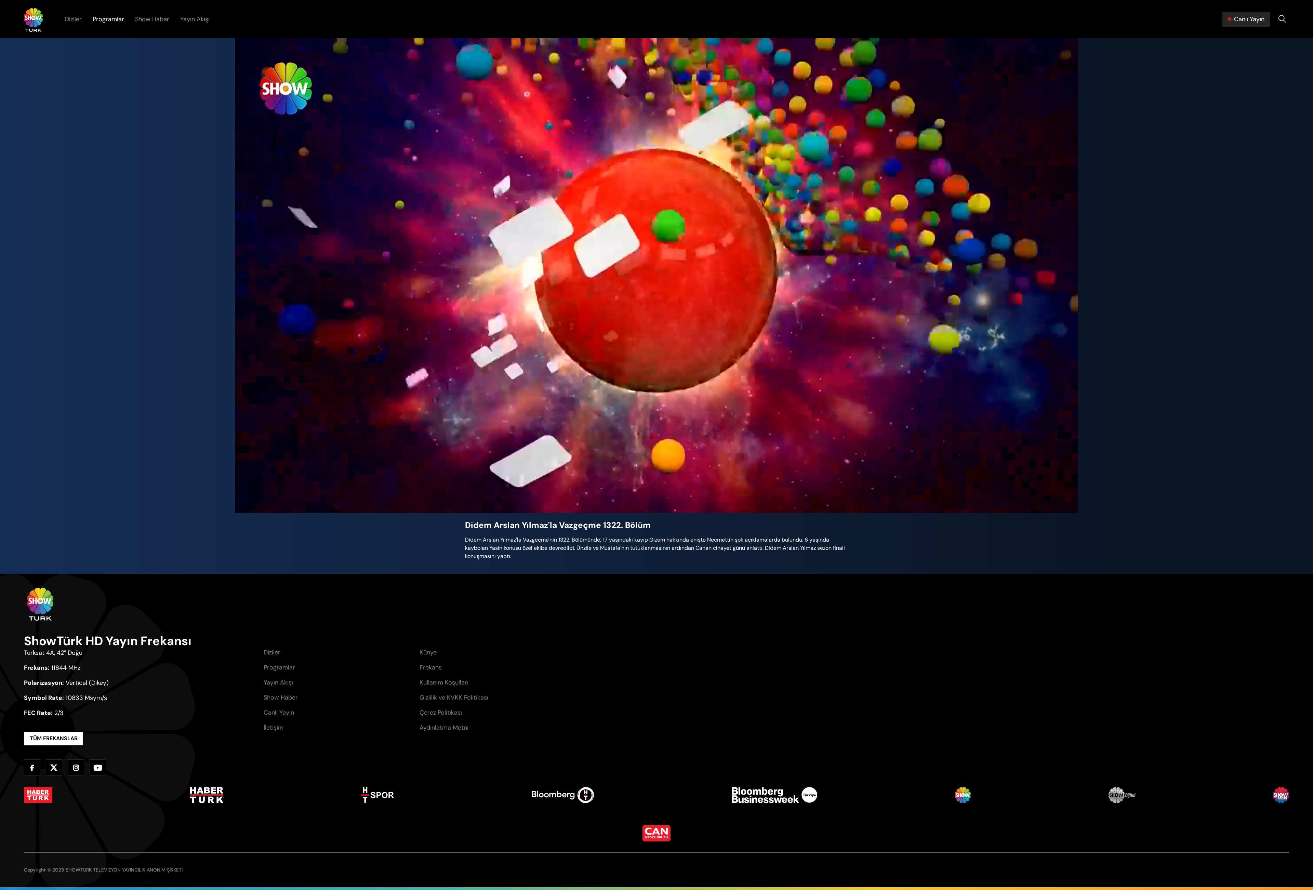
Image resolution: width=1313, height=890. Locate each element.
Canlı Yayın (279, 712)
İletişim (273, 727)
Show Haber (152, 19)
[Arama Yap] (1282, 19)
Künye (428, 652)
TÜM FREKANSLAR (54, 738)
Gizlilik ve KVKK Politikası (454, 697)
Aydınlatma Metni (444, 727)
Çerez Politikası (441, 712)
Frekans (431, 667)
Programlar (108, 19)
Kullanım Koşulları (444, 682)
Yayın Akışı (195, 19)
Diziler (73, 19)
